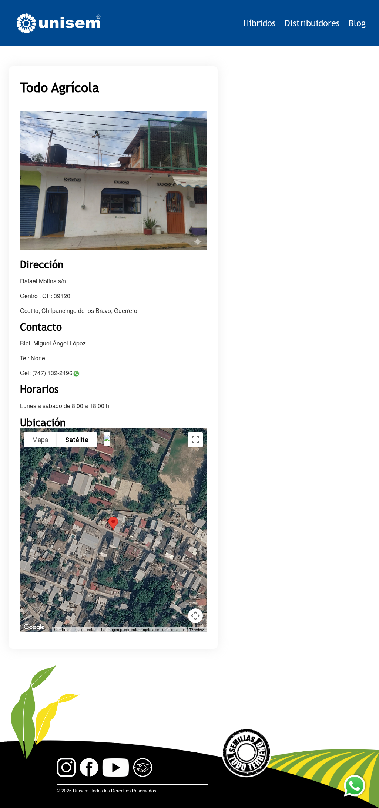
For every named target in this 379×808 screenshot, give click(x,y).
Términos (197, 629)
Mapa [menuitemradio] (40, 440)
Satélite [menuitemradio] (76, 440)
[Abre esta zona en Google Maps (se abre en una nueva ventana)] (34, 627)
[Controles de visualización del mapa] (195, 615)
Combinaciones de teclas (75, 630)
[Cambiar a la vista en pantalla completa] (195, 439)
